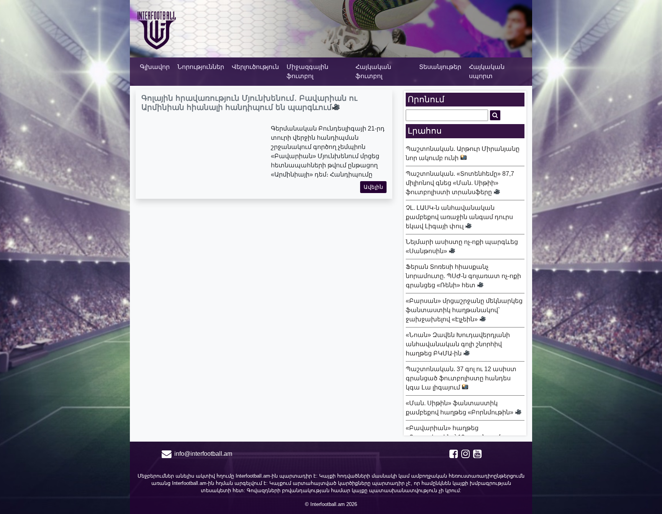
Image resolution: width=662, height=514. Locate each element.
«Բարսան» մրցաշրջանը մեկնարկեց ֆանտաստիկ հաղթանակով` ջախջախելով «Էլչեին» (464, 310)
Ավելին (373, 187)
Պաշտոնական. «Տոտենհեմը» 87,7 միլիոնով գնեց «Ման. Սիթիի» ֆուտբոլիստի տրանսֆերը (460, 182)
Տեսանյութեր (440, 67)
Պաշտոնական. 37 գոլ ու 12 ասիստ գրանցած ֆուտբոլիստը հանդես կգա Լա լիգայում (461, 378)
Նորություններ (200, 67)
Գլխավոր (155, 67)
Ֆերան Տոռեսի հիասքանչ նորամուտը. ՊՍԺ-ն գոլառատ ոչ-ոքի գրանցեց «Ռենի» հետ (463, 276)
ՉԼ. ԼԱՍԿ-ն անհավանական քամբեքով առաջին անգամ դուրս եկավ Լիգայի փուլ (459, 217)
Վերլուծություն (255, 67)
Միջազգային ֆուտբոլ (307, 71)
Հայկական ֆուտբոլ (373, 71)
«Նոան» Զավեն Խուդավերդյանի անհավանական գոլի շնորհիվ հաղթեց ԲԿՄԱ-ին (458, 344)
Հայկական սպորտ (487, 71)
